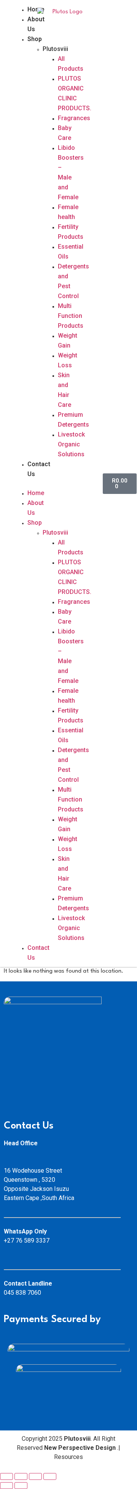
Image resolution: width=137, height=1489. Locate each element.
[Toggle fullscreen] (35, 1476)
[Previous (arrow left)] (6, 1485)
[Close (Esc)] (6, 1476)
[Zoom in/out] (49, 1476)
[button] (21, 484)
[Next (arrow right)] (20, 1485)
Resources (69, 1456)
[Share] (20, 1476)
